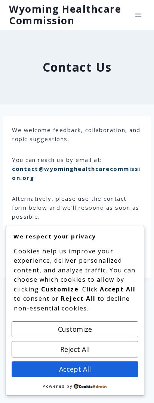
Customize (75, 329)
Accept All (75, 369)
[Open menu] (138, 15)
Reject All (75, 349)
